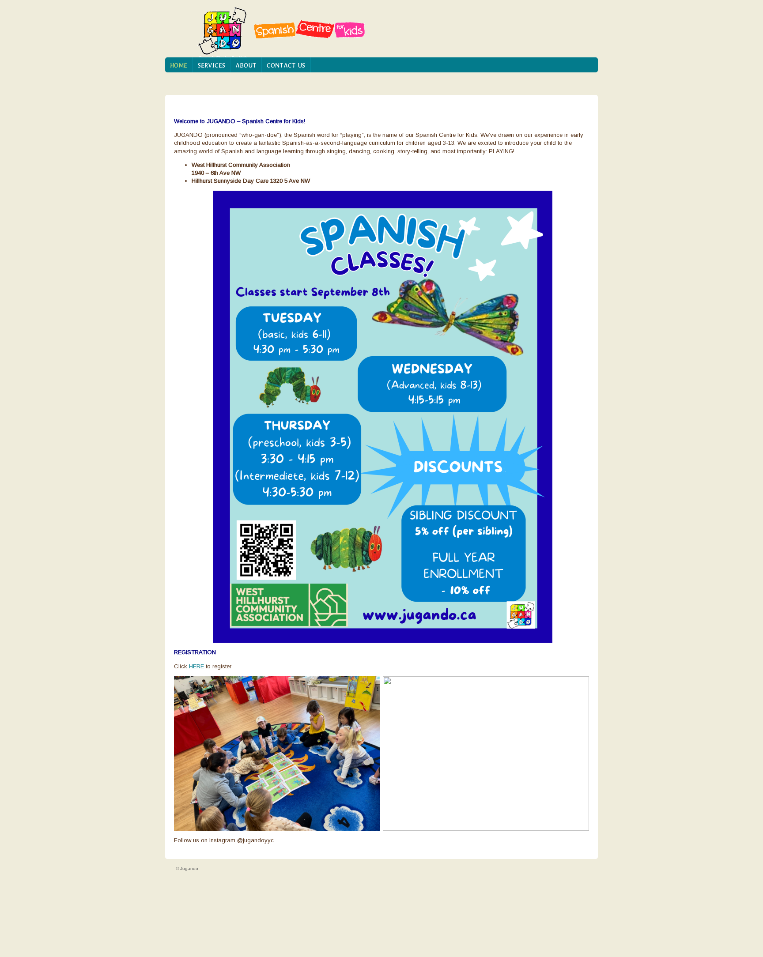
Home (178, 65)
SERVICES (211, 65)
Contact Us (286, 65)
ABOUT (246, 65)
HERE (196, 666)
